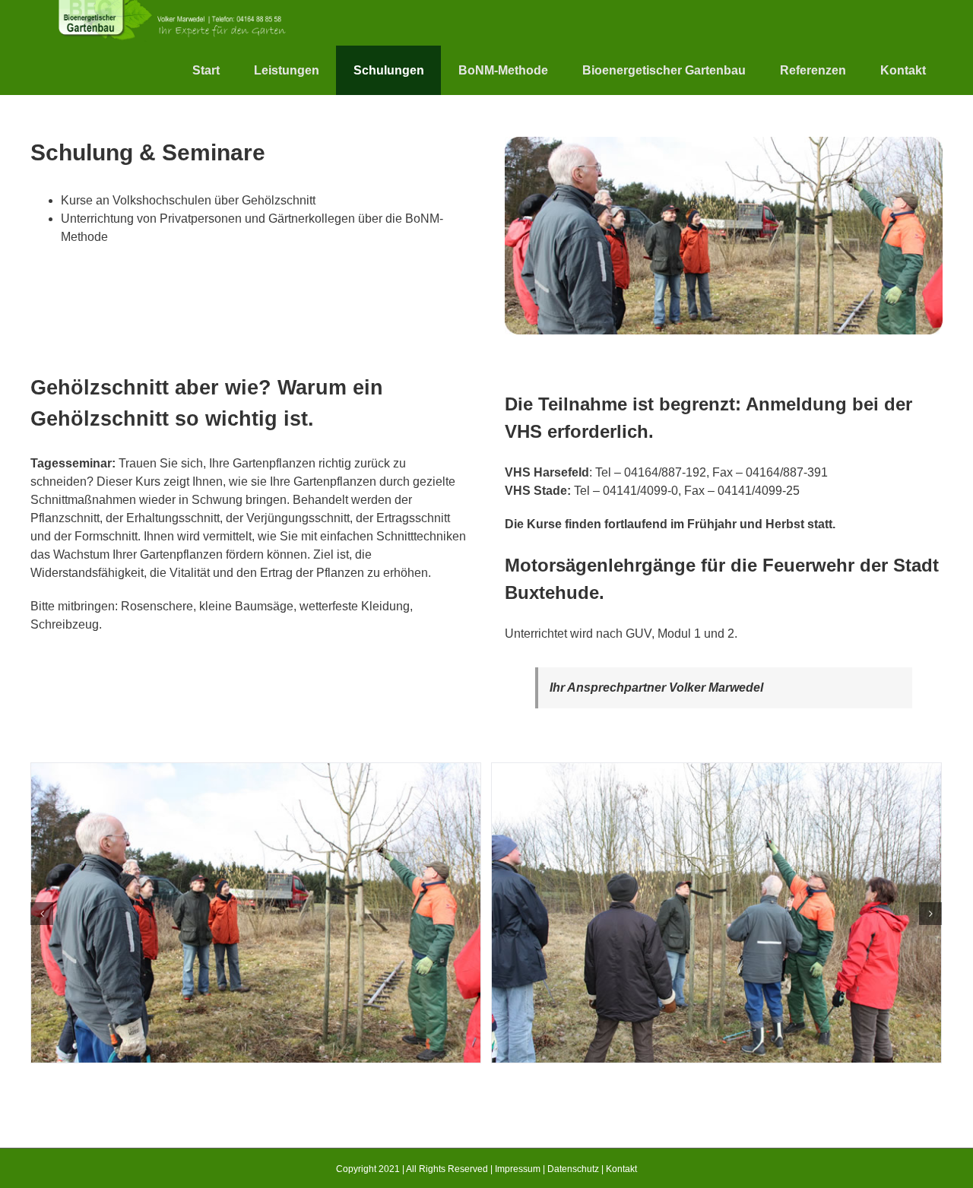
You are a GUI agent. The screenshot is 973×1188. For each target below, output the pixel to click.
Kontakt (621, 1169)
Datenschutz (573, 1169)
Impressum (517, 1169)
